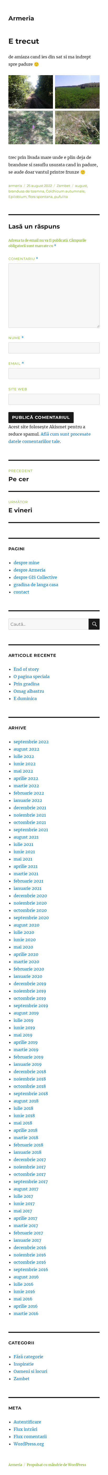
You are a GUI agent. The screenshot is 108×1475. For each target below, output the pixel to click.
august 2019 (26, 1013)
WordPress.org (29, 1443)
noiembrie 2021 (30, 815)
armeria (15, 186)
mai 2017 (23, 1210)
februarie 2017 (28, 1232)
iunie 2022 (25, 763)
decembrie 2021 (30, 807)
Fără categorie (28, 1356)
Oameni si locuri (30, 1371)
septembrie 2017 (31, 1181)
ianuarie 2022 (28, 800)
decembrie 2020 (30, 895)
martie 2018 (26, 1137)
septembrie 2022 (31, 741)
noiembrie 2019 (30, 991)
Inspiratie (24, 1364)
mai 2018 (23, 1122)
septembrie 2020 (31, 917)
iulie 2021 (23, 844)
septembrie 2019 (31, 1005)
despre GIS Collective (35, 577)
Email (16, 363)
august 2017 (26, 1188)
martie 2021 (26, 873)
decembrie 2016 (30, 1247)
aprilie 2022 (26, 778)
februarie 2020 (29, 969)
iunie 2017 (24, 1203)
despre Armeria (29, 570)
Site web (17, 389)
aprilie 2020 (26, 954)
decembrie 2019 (30, 983)
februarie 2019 (29, 1057)
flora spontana (40, 197)
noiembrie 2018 (30, 1079)
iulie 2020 (24, 932)
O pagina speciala (32, 676)
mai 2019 (23, 1035)
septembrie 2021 (31, 829)
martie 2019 (26, 1049)
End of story (26, 669)
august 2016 (26, 1276)
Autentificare (27, 1421)
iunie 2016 (24, 1291)
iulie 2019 (24, 1020)
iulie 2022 (24, 756)
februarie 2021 (28, 881)
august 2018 (26, 1101)
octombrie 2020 (30, 910)
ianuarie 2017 (27, 1240)
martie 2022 (26, 785)
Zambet (63, 186)
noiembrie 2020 (30, 903)
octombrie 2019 (30, 998)
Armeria (21, 18)
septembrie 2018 (31, 1093)
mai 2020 (23, 947)
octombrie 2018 (30, 1086)
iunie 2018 (24, 1115)
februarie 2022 (29, 793)
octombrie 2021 (30, 822)
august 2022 (26, 749)
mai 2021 (23, 859)
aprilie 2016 (26, 1306)
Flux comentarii (30, 1436)
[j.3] (30, 127)
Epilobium (17, 197)
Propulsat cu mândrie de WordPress (56, 1465)
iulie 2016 (24, 1284)
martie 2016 (26, 1313)
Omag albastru (29, 691)
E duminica (25, 698)
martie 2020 (26, 961)
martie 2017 (26, 1225)
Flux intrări (25, 1429)
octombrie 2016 (30, 1262)
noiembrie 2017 (30, 1166)
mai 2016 (23, 1298)
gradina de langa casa (36, 584)
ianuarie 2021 (27, 888)
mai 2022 (23, 771)
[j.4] (77, 127)
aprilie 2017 (25, 1218)
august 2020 (26, 925)
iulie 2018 (23, 1108)
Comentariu (23, 259)
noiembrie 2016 (30, 1254)
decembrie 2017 (30, 1159)
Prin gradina (26, 683)
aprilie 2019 (26, 1042)
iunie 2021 (24, 851)
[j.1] (30, 92)
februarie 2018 (28, 1144)
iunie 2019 (24, 1027)
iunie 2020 (25, 939)
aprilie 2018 (25, 1130)
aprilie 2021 (25, 866)
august (81, 186)
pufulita (61, 197)
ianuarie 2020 (28, 976)
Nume (16, 338)
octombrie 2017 (30, 1174)
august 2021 (26, 837)
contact (21, 592)
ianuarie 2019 (28, 1064)
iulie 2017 (23, 1196)
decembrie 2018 (30, 1071)
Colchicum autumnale (65, 191)
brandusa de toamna (26, 191)
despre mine (26, 562)
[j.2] (77, 92)
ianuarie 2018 (27, 1152)
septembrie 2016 (31, 1269)
